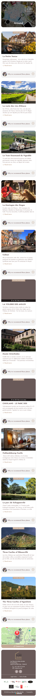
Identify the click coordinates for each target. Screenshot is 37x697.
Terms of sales (22, 676)
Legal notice (14, 676)
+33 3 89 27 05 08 (19, 666)
